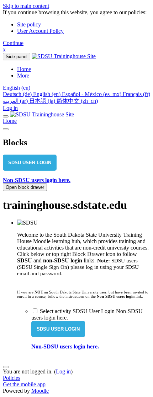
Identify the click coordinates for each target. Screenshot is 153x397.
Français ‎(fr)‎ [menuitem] (136, 94)
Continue (13, 43)
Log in (10, 108)
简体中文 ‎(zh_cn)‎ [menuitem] (77, 101)
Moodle (40, 391)
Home (10, 121)
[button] (16, 88)
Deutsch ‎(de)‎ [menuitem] (18, 94)
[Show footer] (6, 367)
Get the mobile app (24, 384)
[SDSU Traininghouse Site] (42, 114)
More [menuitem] (23, 75)
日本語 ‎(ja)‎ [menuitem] (43, 101)
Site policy (29, 24)
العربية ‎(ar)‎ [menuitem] (16, 101)
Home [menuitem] (24, 69)
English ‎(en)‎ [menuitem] (47, 94)
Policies (11, 378)
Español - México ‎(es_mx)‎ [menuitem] (92, 94)
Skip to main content (26, 6)
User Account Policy (40, 31)
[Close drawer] (6, 116)
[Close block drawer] (6, 129)
